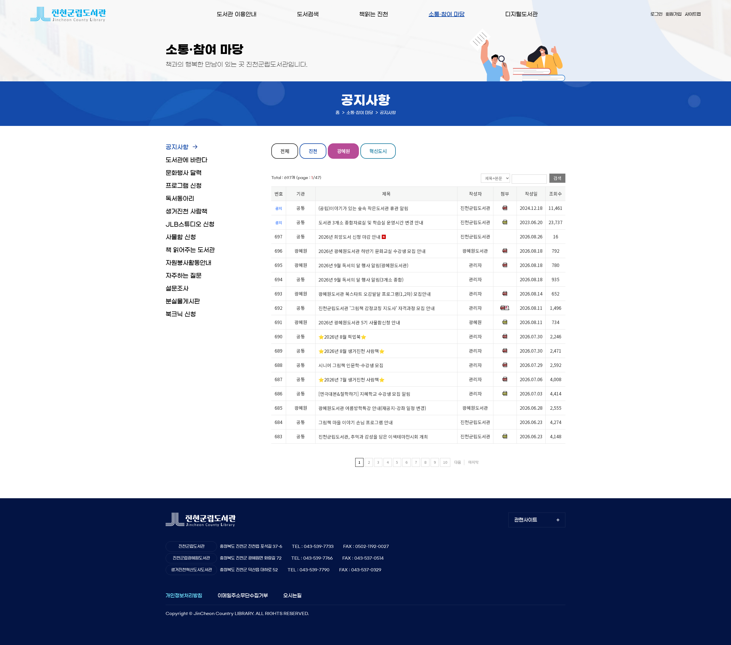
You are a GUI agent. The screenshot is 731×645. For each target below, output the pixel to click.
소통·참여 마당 (447, 14)
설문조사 (177, 289)
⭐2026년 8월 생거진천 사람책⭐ (351, 350)
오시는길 (292, 595)
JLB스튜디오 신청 (190, 224)
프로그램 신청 (184, 186)
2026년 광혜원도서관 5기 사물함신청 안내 (359, 322)
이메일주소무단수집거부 (243, 595)
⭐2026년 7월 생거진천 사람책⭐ (351, 379)
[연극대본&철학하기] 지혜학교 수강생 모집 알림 (364, 393)
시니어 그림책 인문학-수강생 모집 (350, 365)
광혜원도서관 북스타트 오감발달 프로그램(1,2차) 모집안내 (374, 293)
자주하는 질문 (184, 276)
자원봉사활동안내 (188, 263)
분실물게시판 (183, 301)
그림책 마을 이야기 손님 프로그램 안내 (355, 422)
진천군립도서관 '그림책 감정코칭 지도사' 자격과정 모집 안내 (376, 308)
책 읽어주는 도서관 (190, 250)
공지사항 (177, 147)
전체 (284, 150)
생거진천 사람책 (186, 211)
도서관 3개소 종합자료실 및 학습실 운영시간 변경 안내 (370, 222)
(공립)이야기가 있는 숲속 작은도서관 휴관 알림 (363, 208)
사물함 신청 (181, 237)
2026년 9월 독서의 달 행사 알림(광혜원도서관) (363, 265)
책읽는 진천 (373, 14)
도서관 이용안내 (236, 14)
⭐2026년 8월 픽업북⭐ (342, 336)
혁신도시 (378, 150)
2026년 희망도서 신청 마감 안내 (349, 236)
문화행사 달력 (184, 173)
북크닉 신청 (181, 314)
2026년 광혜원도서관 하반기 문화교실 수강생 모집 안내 (371, 251)
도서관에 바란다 (186, 160)
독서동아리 (180, 199)
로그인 (656, 14)
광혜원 (343, 150)
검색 (557, 178)
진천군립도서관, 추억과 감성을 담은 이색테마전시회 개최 (373, 436)
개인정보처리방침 (184, 595)
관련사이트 (525, 519)
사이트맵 (693, 14)
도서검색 (308, 14)
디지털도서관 (521, 14)
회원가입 (674, 14)
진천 (313, 150)
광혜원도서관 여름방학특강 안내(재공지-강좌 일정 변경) (372, 408)
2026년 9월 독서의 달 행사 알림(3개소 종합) (360, 279)
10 (445, 462)
